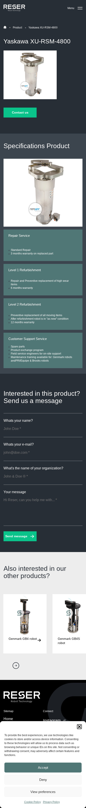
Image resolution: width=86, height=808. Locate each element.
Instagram (52, 720)
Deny (43, 780)
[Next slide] (16, 665)
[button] (79, 726)
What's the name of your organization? (33, 468)
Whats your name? (18, 420)
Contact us (20, 112)
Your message (15, 492)
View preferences (43, 792)
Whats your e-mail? (19, 444)
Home (8, 719)
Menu (70, 8)
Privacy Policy (51, 802)
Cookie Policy (32, 802)
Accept (43, 767)
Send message (16, 536)
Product (17, 27)
